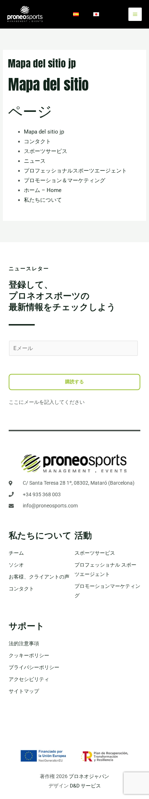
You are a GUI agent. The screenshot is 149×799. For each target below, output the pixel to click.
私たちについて (43, 200)
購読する (74, 382)
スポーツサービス (45, 151)
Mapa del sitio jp (44, 131)
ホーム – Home (42, 190)
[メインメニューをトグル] (135, 14)
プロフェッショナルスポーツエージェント (75, 170)
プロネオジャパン (89, 776)
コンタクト (37, 141)
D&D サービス (85, 786)
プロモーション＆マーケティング (64, 180)
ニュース (35, 161)
